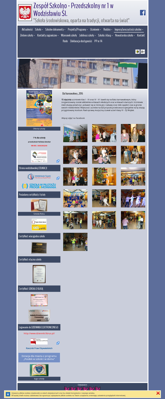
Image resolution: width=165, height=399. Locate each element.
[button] (39, 29)
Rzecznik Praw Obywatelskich (39, 348)
